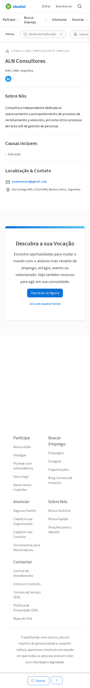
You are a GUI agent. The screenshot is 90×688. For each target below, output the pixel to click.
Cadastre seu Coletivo (22, 534)
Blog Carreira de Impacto (60, 480)
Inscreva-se (64, 6)
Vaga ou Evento (24, 510)
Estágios (54, 461)
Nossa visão (22, 447)
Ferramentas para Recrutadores (26, 547)
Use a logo (21, 476)
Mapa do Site (22, 618)
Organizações (58, 469)
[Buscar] (79, 6)
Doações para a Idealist (59, 530)
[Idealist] (15, 6)
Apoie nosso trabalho (22, 487)
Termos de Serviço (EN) (27, 595)
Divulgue (19, 455)
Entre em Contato (27, 584)
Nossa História (59, 510)
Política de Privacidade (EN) (25, 608)
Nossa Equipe (58, 519)
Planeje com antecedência (23, 466)
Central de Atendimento (23, 573)
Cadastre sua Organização (23, 521)
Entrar (46, 6)
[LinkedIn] (8, 79)
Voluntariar (59, 19)
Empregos (56, 453)
